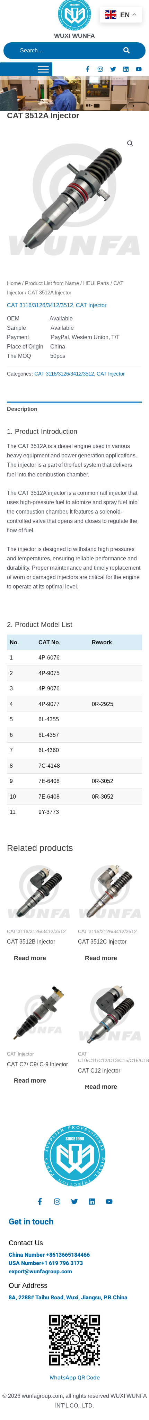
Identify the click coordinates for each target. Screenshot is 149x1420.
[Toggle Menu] (43, 69)
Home (14, 283)
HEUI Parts (96, 283)
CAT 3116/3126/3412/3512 (40, 305)
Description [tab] (22, 409)
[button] (130, 143)
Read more (30, 958)
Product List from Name (52, 283)
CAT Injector (91, 305)
